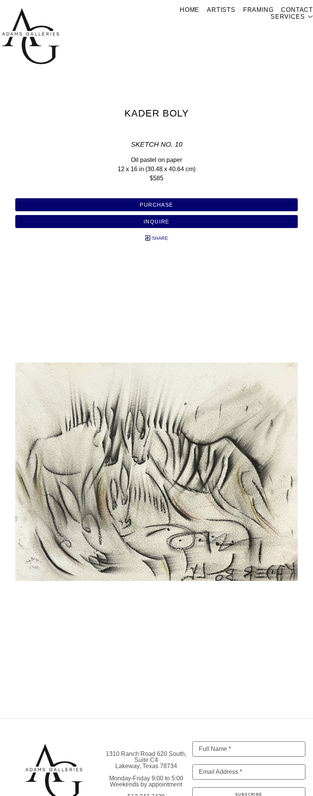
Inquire (156, 221)
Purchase (156, 205)
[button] (292, 16)
